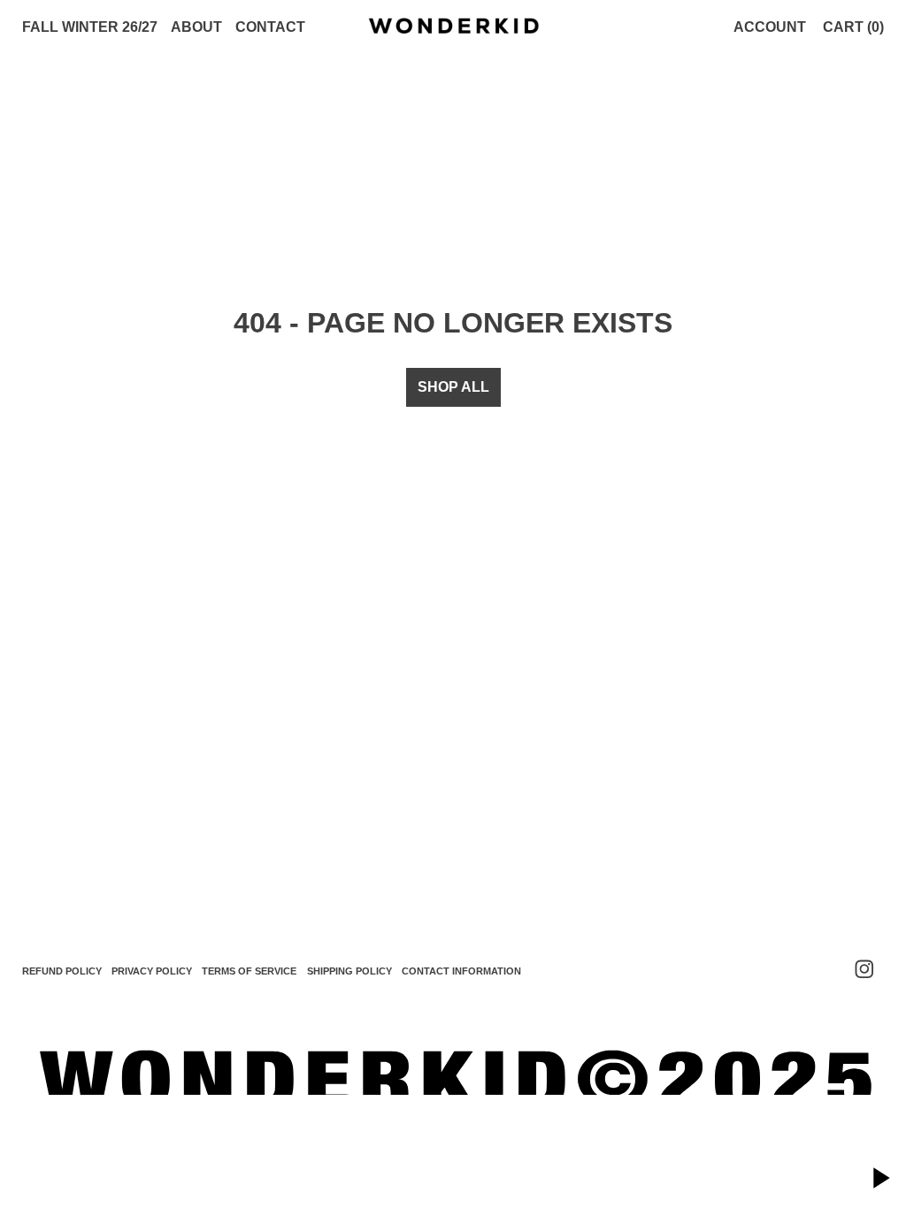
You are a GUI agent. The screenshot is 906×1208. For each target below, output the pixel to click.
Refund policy (62, 971)
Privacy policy (151, 971)
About (196, 26)
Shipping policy (349, 971)
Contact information (461, 971)
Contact (270, 26)
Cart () (853, 26)
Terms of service (249, 971)
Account (769, 26)
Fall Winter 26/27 (89, 26)
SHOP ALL (453, 386)
